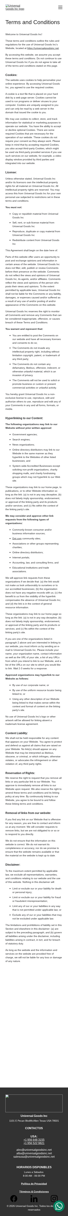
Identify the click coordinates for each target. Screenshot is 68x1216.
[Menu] (60, 7)
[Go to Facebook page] (15, 1198)
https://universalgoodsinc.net (43, 48)
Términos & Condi (30, 1191)
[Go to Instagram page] (54, 1198)
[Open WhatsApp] (59, 1206)
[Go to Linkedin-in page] (36, 1198)
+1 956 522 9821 (34, 1143)
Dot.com (17, 538)
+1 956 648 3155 (34, 1139)
